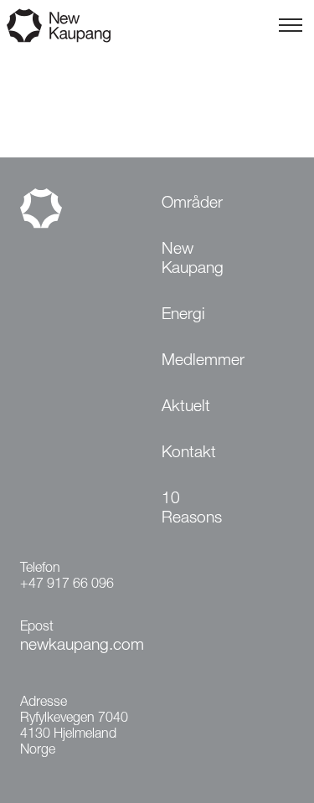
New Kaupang (193, 259)
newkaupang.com (82, 646)
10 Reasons (192, 509)
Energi (183, 315)
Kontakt (189, 453)
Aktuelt (186, 407)
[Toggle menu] (290, 25)
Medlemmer (203, 361)
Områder (192, 204)
